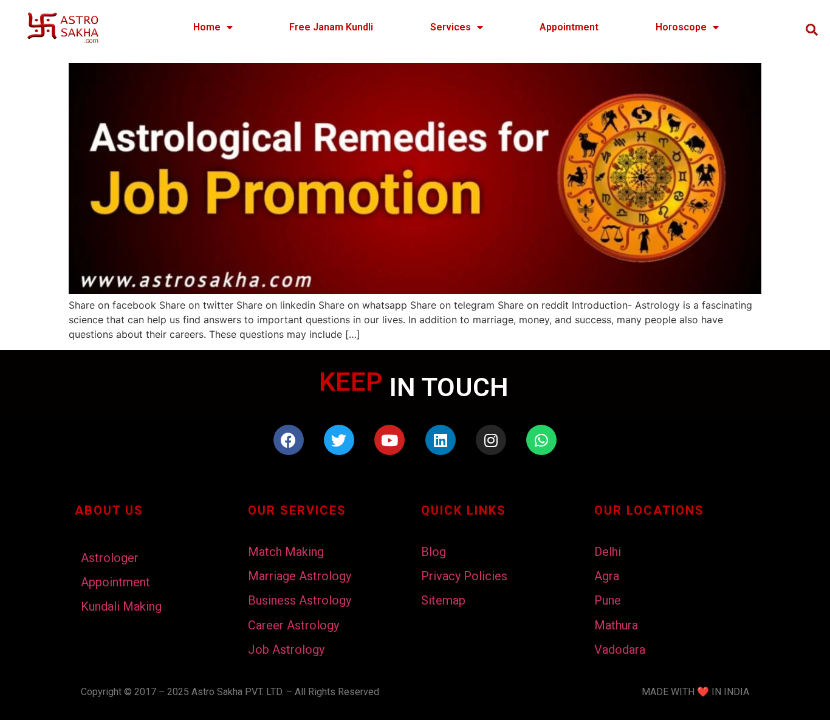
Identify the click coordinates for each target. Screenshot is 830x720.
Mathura (616, 625)
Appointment (569, 27)
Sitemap (443, 600)
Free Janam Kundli (331, 27)
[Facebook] (288, 440)
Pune (607, 600)
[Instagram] (491, 440)
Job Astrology (286, 649)
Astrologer (110, 557)
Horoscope (681, 27)
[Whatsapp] (541, 440)
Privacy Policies (464, 576)
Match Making (286, 551)
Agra (606, 576)
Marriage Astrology (299, 576)
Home (207, 27)
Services (450, 27)
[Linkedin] (440, 440)
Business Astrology (299, 600)
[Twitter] (339, 440)
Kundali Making (121, 606)
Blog (433, 551)
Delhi (607, 551)
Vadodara (619, 649)
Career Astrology (293, 625)
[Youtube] (389, 440)
